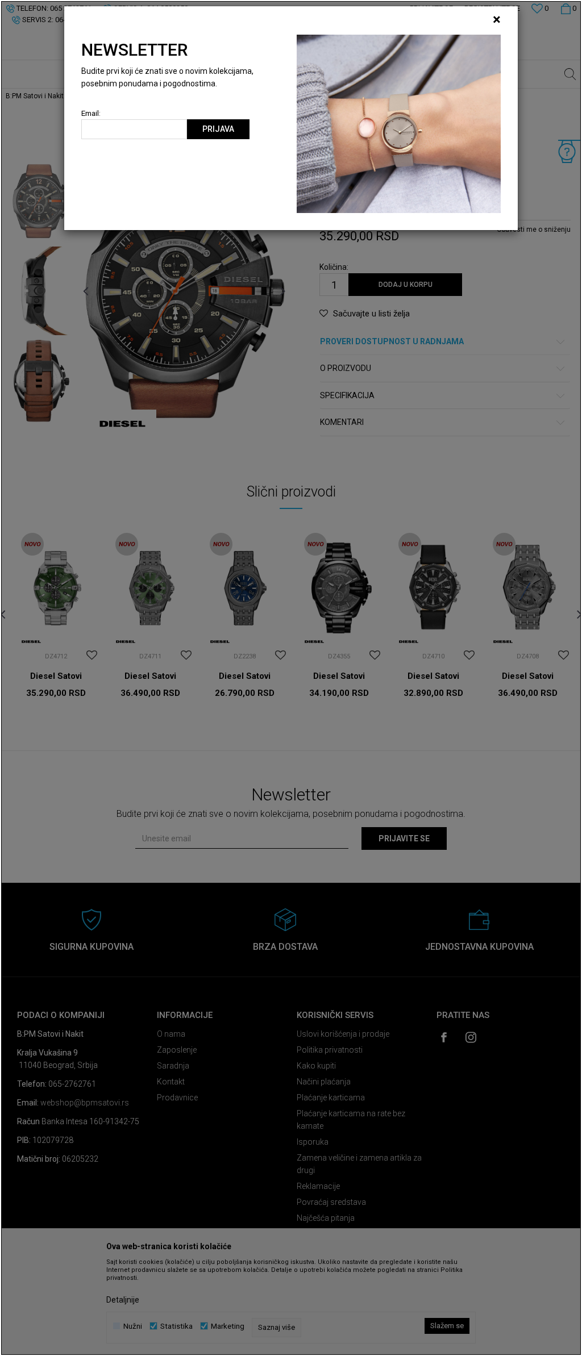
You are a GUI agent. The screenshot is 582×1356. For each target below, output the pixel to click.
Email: (91, 113)
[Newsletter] (399, 123)
